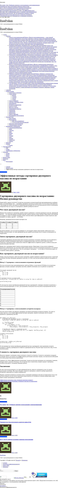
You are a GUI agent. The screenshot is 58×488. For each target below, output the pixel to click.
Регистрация (9, 161)
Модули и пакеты (13, 107)
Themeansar (24, 460)
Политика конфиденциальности (11, 464)
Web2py (11, 141)
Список (14, 98)
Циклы (12, 103)
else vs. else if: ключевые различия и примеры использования (16, 439)
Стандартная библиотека (15, 127)
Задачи (8, 153)
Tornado (11, 138)
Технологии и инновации (33, 59)
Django (11, 133)
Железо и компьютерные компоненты (33, 68)
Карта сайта (6, 465)
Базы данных (12, 118)
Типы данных (12, 94)
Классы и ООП (13, 106)
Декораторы (12, 111)
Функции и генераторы (15, 104)
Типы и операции (13, 100)
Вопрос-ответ (6, 157)
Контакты (5, 467)
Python (7, 149)
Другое (33, 86)
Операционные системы (15, 125)
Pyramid (11, 136)
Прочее (8, 144)
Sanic (10, 137)
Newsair (18, 460)
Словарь (14, 96)
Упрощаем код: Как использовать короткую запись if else (15, 422)
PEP (7, 148)
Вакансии (5, 158)
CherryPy (11, 130)
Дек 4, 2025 (15, 417)
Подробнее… (3, 486)
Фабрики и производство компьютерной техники (33, 78)
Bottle (10, 129)
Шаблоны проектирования (16, 123)
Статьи (5, 34)
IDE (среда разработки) (18, 121)
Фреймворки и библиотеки (13, 126)
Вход (4, 160)
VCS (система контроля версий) (20, 122)
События (8, 90)
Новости (8, 36)
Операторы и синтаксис (15, 92)
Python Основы (10, 91)
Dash (10, 131)
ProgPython (6, 20)
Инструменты (12, 119)
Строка (14, 99)
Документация (7, 146)
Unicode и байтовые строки (16, 102)
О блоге (5, 462)
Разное (11, 145)
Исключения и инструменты (16, 115)
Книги (7, 154)
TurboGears (12, 140)
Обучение (5, 152)
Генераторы (12, 110)
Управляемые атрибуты (15, 109)
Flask (10, 134)
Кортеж (14, 95)
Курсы (7, 156)
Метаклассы (12, 113)
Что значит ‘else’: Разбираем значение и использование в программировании (21, 404)
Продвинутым (9, 117)
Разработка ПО (33, 49)
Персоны (8, 142)
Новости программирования (33, 41)
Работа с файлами (13, 114)
